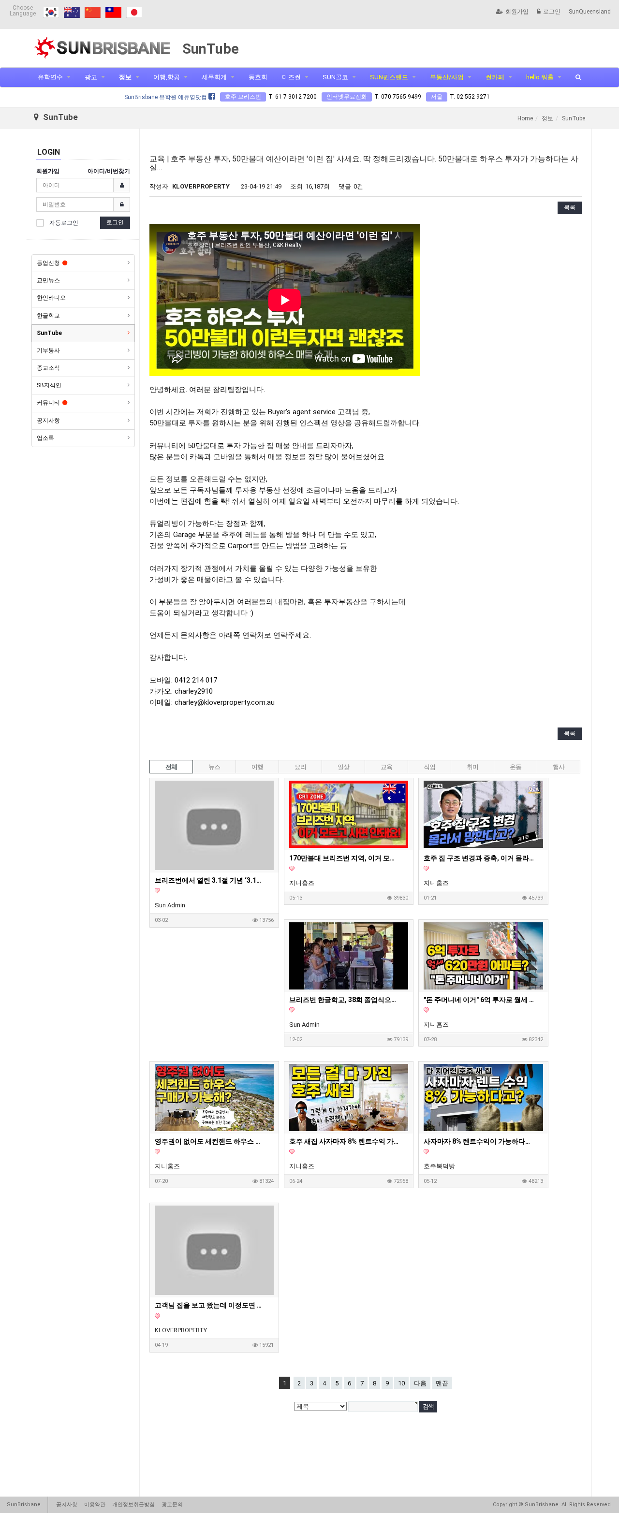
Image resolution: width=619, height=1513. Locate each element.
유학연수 (50, 77)
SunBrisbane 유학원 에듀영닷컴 (166, 97)
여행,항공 (166, 77)
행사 (558, 767)
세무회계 (214, 77)
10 (401, 1383)
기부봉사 (48, 350)
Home (525, 118)
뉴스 (214, 767)
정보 (125, 77)
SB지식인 (49, 385)
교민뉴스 (48, 280)
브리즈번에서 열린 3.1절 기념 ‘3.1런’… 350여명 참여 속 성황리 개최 (210, 880)
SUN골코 (335, 77)
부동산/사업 (447, 77)
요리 (300, 767)
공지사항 (48, 420)
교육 (386, 767)
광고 (91, 77)
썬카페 (495, 77)
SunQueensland (590, 11)
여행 (257, 767)
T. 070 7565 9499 (397, 96)
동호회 (258, 77)
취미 (472, 767)
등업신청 (48, 263)
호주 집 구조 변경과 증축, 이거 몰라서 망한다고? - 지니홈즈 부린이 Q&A (479, 858)
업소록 (45, 438)
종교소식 (48, 367)
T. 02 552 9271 (470, 96)
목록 (569, 207)
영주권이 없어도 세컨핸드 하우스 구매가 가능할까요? (210, 1141)
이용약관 (94, 1504)
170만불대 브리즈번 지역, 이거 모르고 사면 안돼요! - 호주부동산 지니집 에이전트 (344, 858)
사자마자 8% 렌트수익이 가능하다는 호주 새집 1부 (479, 1141)
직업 (429, 767)
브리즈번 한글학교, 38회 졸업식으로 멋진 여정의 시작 (344, 1000)
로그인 (551, 11)
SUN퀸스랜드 (389, 77)
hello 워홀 (540, 77)
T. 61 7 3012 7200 (292, 96)
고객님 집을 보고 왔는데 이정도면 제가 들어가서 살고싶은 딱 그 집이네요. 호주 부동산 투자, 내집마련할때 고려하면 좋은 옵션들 (210, 1305)
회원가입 (517, 11)
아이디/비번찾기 (109, 171)
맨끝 (442, 1383)
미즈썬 (291, 77)
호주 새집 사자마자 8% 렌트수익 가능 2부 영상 (344, 1141)
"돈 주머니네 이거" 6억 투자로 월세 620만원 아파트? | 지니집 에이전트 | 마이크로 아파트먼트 (479, 1000)
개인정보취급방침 (133, 1504)
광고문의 (172, 1504)
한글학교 (48, 315)
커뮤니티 (48, 402)
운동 (515, 767)
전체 (171, 767)
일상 (343, 767)
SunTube (49, 333)
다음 (420, 1383)
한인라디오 (51, 297)
